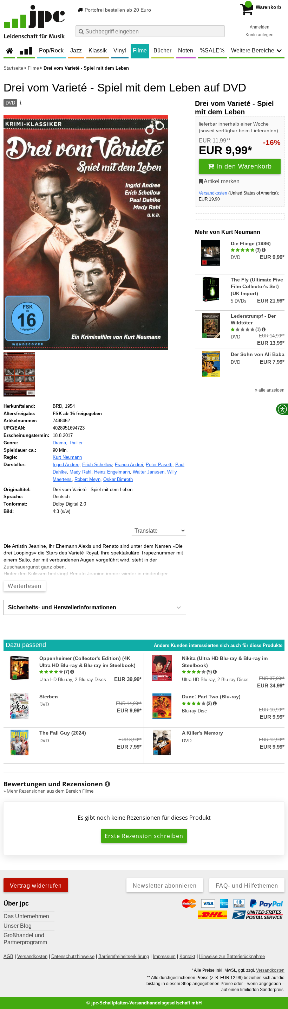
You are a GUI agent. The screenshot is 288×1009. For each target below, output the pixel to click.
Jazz (76, 50)
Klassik (98, 50)
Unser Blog (18, 926)
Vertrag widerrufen (36, 886)
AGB (8, 956)
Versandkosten (213, 193)
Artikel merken (221, 181)
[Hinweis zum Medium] (20, 103)
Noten (185, 50)
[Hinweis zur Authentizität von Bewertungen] (264, 250)
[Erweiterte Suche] (218, 31)
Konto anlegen (260, 34)
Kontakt (187, 956)
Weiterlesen (24, 586)
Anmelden (259, 27)
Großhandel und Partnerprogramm (25, 938)
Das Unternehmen (26, 916)
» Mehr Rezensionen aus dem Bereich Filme (48, 791)
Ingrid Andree (66, 464)
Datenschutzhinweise (72, 956)
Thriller (76, 442)
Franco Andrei (129, 464)
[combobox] (150, 31)
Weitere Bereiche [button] (252, 50)
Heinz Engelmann (112, 472)
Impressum (164, 956)
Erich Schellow (97, 464)
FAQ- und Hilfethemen (247, 886)
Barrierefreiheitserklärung (123, 956)
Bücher (162, 50)
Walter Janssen (148, 472)
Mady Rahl (80, 472)
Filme (140, 50)
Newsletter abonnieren (165, 886)
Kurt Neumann (67, 457)
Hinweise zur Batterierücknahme (232, 956)
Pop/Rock (51, 50)
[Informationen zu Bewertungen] (107, 784)
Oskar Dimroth (118, 479)
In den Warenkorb (243, 166)
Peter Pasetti (159, 464)
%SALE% (212, 50)
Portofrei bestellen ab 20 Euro (117, 10)
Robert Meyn (87, 479)
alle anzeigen (270, 390)
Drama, (61, 442)
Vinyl (119, 50)
